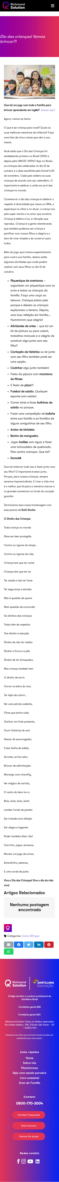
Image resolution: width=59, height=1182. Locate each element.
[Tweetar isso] (29, 945)
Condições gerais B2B (30, 1007)
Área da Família (29, 1082)
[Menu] (52, 6)
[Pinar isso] (49, 945)
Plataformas (29, 1068)
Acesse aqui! (48, 110)
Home (29, 1058)
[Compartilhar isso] (18, 945)
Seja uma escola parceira (29, 1073)
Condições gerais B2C (29, 1014)
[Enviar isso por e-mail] (8, 945)
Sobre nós (29, 1063)
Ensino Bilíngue (30, 936)
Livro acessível (29, 1078)
